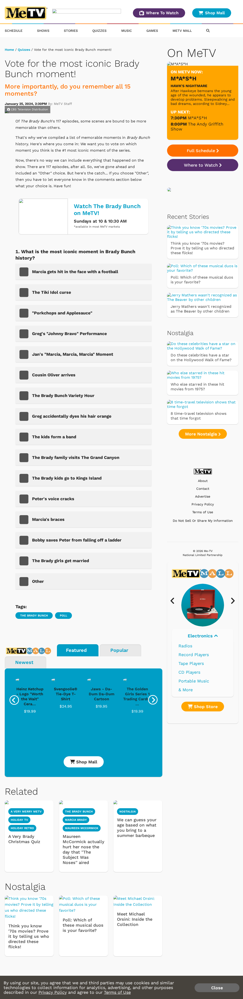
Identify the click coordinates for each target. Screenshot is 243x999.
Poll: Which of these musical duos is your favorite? (83, 925)
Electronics (201, 636)
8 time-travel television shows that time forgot (198, 415)
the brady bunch (79, 811)
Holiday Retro (22, 828)
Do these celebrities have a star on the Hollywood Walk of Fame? (201, 357)
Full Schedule (201, 150)
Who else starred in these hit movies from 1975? (197, 386)
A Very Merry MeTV (26, 811)
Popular (119, 650)
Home (9, 49)
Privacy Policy (203, 504)
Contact (202, 488)
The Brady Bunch (34, 615)
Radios (185, 645)
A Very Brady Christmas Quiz (24, 839)
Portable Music (193, 680)
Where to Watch (201, 165)
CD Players (189, 672)
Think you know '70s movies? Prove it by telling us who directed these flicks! (28, 936)
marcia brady (76, 820)
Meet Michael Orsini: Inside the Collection (134, 919)
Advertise (202, 496)
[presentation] (14, 700)
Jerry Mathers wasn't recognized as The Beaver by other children (201, 308)
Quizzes (99, 31)
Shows (43, 31)
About (203, 480)
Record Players (193, 654)
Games (152, 31)
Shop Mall (215, 12)
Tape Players (191, 663)
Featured (76, 650)
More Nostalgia (201, 433)
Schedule (14, 31)
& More (185, 689)
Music (126, 31)
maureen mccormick (81, 828)
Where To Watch (162, 12)
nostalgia (127, 811)
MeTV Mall (182, 31)
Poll (63, 615)
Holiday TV (19, 820)
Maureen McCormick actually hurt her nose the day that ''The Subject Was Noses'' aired (83, 849)
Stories (71, 31)
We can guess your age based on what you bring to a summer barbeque (136, 827)
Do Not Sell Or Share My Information (203, 521)
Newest (24, 662)
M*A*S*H (197, 117)
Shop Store (205, 706)
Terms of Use (202, 512)
